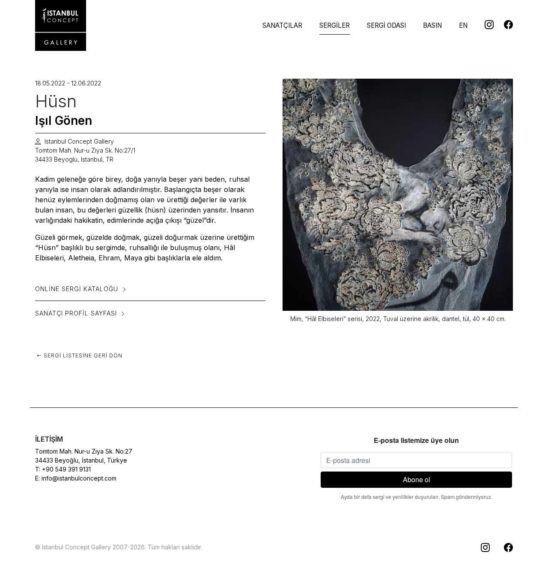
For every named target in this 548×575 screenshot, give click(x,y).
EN (463, 25)
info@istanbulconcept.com (79, 478)
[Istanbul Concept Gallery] (60, 25)
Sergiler (334, 25)
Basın (432, 25)
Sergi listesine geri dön (82, 355)
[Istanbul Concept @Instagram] (484, 24)
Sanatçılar (282, 25)
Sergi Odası (386, 25)
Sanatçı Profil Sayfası (76, 313)
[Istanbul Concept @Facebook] (503, 24)
